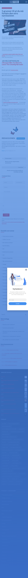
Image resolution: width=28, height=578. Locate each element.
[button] (26, 269)
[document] (14, 289)
